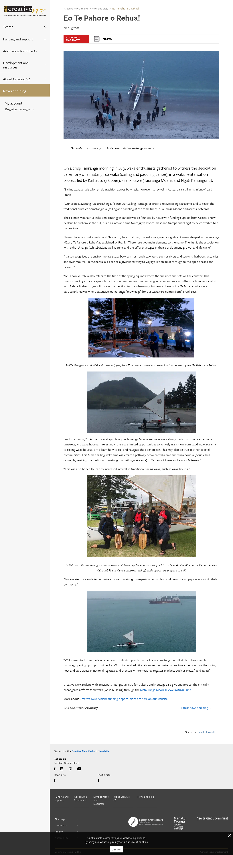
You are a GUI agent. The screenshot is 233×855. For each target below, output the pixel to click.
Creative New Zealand (76, 8)
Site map (60, 819)
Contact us (61, 825)
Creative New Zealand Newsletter (91, 751)
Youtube (79, 769)
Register (11, 109)
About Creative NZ (16, 78)
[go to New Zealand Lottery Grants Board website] (145, 822)
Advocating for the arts (20, 50)
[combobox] (20, 26)
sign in (28, 109)
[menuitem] (25, 38)
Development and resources (16, 65)
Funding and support (18, 39)
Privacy (59, 832)
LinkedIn (211, 732)
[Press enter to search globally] (45, 26)
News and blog (14, 90)
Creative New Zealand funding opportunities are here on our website (123, 698)
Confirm (116, 849)
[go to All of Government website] (212, 818)
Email (201, 732)
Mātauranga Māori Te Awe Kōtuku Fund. (166, 689)
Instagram (70, 769)
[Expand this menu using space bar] (45, 38)
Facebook (55, 769)
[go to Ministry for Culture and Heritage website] (179, 823)
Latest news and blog (194, 707)
